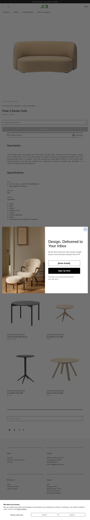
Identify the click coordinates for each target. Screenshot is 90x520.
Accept (44, 514)
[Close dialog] (85, 229)
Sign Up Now (64, 271)
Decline (72, 514)
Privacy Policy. (22, 509)
